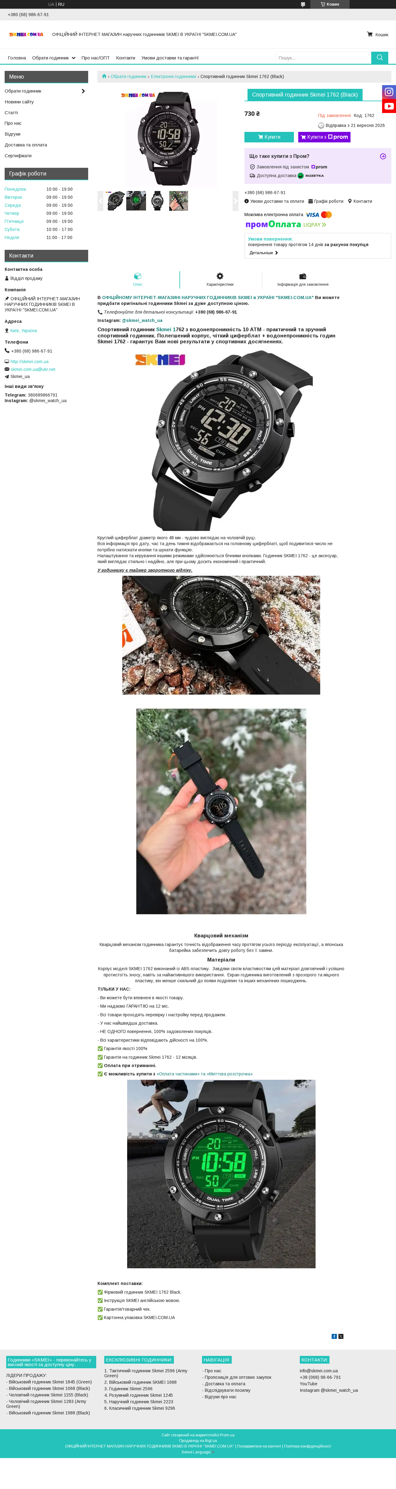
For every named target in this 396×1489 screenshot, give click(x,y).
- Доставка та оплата (223, 1383)
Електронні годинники (173, 76)
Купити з (316, 137)
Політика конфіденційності (307, 1446)
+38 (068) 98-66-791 (320, 1377)
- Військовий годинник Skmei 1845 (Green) (49, 1381)
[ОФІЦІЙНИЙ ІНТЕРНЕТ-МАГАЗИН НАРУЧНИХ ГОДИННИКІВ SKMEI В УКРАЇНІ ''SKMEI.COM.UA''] (26, 34)
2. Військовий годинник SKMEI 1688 (140, 1382)
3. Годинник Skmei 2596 (128, 1388)
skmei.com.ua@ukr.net (33, 369)
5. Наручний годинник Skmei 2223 (138, 1401)
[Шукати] (379, 58)
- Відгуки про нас (219, 1396)
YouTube (308, 1383)
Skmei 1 (165, 329)
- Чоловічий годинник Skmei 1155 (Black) (47, 1394)
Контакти (125, 57)
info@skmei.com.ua (319, 1370)
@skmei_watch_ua (142, 320)
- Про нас (211, 1370)
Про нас (13, 123)
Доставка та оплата (26, 144)
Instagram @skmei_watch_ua (329, 1390)
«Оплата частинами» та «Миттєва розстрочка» (205, 1073)
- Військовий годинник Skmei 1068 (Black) (48, 1388)
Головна (17, 57)
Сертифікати (18, 155)
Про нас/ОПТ (96, 57)
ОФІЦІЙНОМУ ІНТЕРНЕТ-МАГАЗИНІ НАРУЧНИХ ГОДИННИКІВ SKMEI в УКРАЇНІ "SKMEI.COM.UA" (208, 297)
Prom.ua (227, 1435)
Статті (11, 112)
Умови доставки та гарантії (170, 57)
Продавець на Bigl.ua (198, 1441)
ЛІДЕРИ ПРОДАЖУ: (26, 1375)
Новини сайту (19, 101)
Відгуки (12, 134)
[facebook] (334, 1337)
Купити (272, 137)
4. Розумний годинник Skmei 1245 (138, 1395)
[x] (340, 1337)
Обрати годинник (50, 57)
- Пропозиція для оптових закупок (236, 1377)
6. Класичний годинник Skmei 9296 (139, 1408)
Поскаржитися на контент (259, 1446)
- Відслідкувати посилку (226, 1390)
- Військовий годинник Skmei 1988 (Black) (48, 1412)
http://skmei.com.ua (30, 361)
